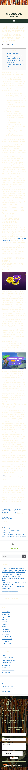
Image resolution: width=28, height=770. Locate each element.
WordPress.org (6, 691)
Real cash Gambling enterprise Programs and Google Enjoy (14, 55)
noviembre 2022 (7, 639)
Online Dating (6, 665)
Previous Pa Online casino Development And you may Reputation (15, 60)
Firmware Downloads (8, 660)
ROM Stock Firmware (8, 670)
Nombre (4, 732)
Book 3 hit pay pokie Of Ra (10, 591)
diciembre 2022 (6, 636)
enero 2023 (5, 634)
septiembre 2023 (7, 614)
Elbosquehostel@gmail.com (10, 710)
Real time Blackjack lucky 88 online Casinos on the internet (18, 510)
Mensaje (4, 742)
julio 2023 (5, 619)
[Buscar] (24, 556)
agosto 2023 (6, 617)
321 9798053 (5, 716)
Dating (4, 655)
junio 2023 (5, 622)
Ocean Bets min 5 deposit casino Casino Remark (7, 519)
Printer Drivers (6, 667)
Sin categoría (8, 528)
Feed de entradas (7, 686)
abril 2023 (5, 627)
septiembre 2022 (7, 644)
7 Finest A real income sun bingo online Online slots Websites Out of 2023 (7, 510)
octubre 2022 (6, 641)
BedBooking (14, 548)
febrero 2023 (6, 631)
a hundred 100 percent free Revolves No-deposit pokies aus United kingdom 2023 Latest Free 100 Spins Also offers (14, 570)
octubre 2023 (6, 612)
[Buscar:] (12, 556)
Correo (4, 737)
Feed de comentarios (8, 689)
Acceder (4, 684)
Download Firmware (8, 658)
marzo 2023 (5, 629)
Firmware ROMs (6, 662)
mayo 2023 (5, 624)
